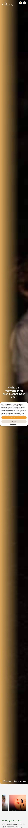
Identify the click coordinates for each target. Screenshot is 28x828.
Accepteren (14, 417)
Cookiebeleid (13, 424)
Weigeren (14, 421)
